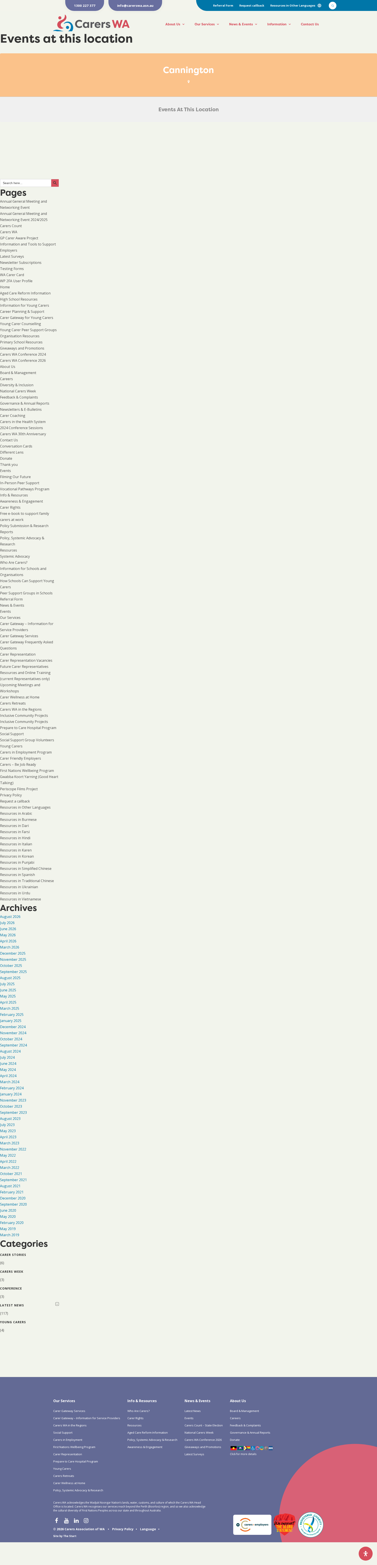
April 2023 (8, 1137)
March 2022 (9, 1167)
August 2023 (10, 1118)
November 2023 (13, 1100)
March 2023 (9, 1143)
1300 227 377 (84, 5)
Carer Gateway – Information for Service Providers (86, 1418)
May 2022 (8, 1155)
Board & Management (18, 372)
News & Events (241, 24)
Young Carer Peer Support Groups (28, 329)
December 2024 (13, 1026)
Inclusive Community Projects (24, 715)
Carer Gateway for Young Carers (26, 317)
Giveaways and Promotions (22, 348)
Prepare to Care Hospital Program (28, 727)
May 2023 (8, 1130)
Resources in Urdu (15, 893)
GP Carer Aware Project (19, 238)
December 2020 (13, 1198)
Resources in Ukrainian (19, 886)
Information (276, 24)
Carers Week (11, 1271)
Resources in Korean (17, 856)
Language (148, 1529)
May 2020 (8, 1216)
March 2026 (9, 947)
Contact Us (310, 24)
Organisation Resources (19, 336)
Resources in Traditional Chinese (27, 880)
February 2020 (12, 1222)
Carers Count (11, 225)
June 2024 (8, 1063)
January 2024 (10, 1094)
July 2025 (7, 984)
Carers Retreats (13, 703)
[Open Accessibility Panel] (366, 1554)
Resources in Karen (16, 850)
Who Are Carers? (13, 562)
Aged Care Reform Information (25, 293)
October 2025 (11, 965)
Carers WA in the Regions (21, 709)
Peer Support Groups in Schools (26, 593)
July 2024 (7, 1057)
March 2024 (9, 1081)
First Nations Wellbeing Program (27, 770)
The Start (69, 1536)
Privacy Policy (11, 795)
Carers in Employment (67, 1440)
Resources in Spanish (17, 874)
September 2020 (13, 1204)
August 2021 (10, 1186)
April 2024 (8, 1075)
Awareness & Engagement (21, 501)
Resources (8, 550)
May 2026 (8, 935)
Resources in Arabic (16, 813)
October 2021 (11, 1173)
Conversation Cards (16, 446)
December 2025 (13, 953)
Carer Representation (18, 654)
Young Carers (11, 746)
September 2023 (13, 1112)
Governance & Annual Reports (24, 403)
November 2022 (13, 1149)
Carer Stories (13, 1255)
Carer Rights (10, 507)
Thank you (9, 464)
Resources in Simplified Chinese (25, 868)
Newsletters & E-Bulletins (21, 409)
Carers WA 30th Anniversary (23, 434)
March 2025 (9, 1008)
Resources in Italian (16, 844)
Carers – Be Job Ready (18, 764)
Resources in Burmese (18, 819)
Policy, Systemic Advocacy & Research (78, 1490)
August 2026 (10, 916)
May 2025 (8, 996)
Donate (6, 458)
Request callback (251, 5)
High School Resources (19, 299)
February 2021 (12, 1192)
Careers (6, 378)
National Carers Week (18, 391)
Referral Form (223, 5)
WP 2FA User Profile (16, 281)
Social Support (12, 733)
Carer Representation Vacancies (26, 660)
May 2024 (8, 1069)
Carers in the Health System (23, 421)
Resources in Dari (14, 825)
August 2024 (10, 1051)
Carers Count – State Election (204, 1425)
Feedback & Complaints (19, 397)
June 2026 (8, 928)
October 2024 (11, 1039)
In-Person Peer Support (19, 482)
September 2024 (13, 1045)
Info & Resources (14, 495)
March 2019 (9, 1235)
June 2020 (8, 1210)
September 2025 (13, 971)
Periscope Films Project (19, 789)
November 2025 (13, 959)
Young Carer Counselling (20, 323)
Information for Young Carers (24, 305)
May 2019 (8, 1228)
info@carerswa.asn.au (135, 5)
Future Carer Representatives (24, 666)
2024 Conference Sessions (21, 427)
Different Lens (12, 452)
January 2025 (10, 1020)
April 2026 (8, 941)
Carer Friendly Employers (20, 758)
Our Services (205, 24)
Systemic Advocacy (15, 556)
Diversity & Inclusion (16, 385)
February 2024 (12, 1088)
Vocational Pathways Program (24, 489)
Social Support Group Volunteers (27, 740)
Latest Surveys (12, 256)
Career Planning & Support (22, 311)
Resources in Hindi (15, 838)
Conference (11, 1288)
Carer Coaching (12, 415)
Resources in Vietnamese (20, 899)
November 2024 (13, 1033)
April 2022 (8, 1161)
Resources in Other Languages (292, 5)
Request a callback (15, 801)
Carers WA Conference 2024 (23, 354)
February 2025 (12, 1014)
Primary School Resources (21, 342)
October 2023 (11, 1106)
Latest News (12, 1305)
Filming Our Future (15, 476)
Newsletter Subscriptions (20, 262)
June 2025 (8, 990)
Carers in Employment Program (26, 752)
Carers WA (8, 232)
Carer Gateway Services (19, 636)
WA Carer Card (12, 274)
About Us (172, 24)
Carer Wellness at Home (19, 697)
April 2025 (8, 1002)
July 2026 (7, 922)
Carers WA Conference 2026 (23, 360)
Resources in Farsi (15, 831)
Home (5, 287)
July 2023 (7, 1124)
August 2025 (10, 977)
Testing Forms (12, 268)
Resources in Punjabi (17, 862)
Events (5, 470)
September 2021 (13, 1179)
